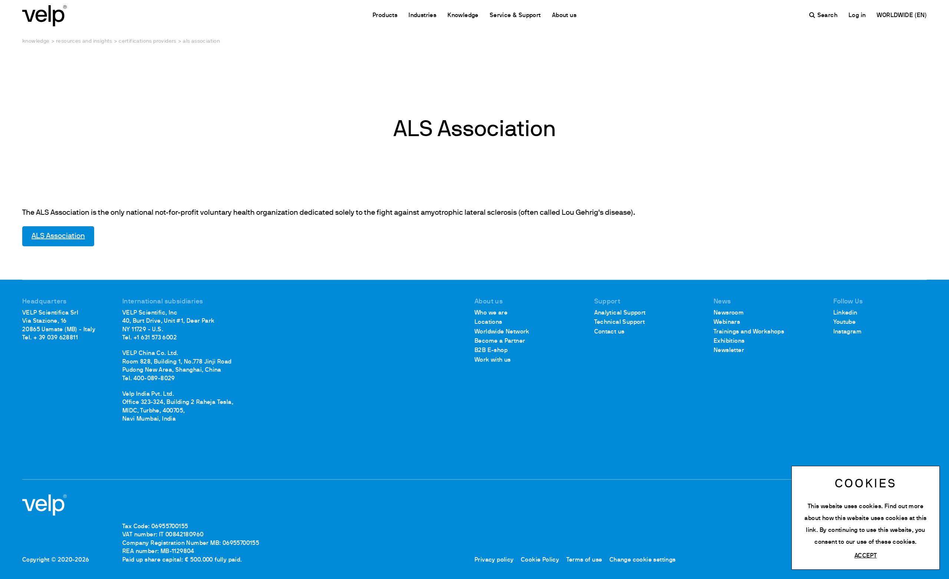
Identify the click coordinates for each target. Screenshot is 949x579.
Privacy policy (494, 560)
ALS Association (58, 236)
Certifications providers (147, 41)
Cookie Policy (540, 560)
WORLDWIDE (896, 15)
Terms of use (584, 560)
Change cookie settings (642, 560)
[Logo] (44, 15)
